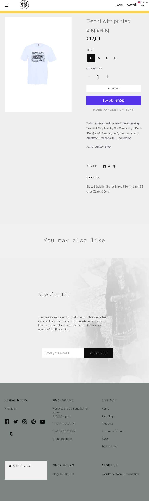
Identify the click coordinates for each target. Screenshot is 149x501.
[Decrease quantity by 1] (88, 76)
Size (91, 50)
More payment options (113, 109)
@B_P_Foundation (22, 466)
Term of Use (110, 446)
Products (107, 423)
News (105, 438)
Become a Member (114, 431)
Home (105, 408)
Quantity (94, 68)
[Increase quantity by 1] (107, 76)
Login (119, 5)
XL (115, 58)
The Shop (108, 416)
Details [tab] (93, 177)
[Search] (142, 5)
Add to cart (114, 88)
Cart (131, 5)
